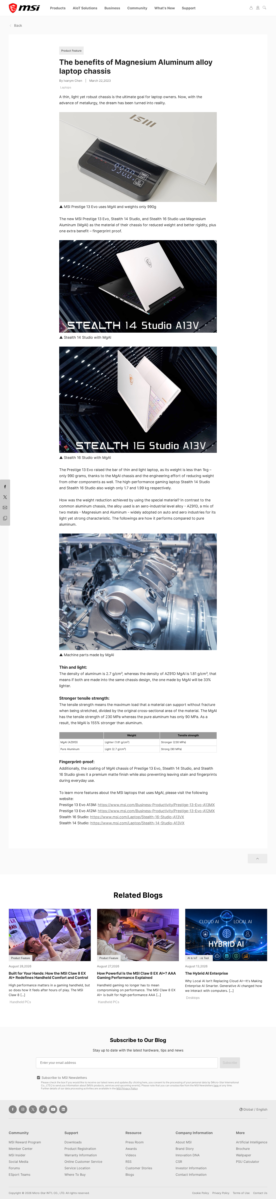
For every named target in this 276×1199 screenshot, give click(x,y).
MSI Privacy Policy (127, 1088)
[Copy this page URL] (5, 518)
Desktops (193, 998)
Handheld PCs (20, 1002)
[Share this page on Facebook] (5, 487)
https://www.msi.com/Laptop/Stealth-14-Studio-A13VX (137, 823)
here (216, 1085)
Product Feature (71, 50)
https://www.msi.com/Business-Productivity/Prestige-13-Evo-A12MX (156, 811)
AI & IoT (192, 958)
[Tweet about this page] (5, 497)
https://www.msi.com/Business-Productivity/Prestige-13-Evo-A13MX (156, 805)
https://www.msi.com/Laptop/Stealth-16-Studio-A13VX (137, 817)
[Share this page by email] (5, 508)
